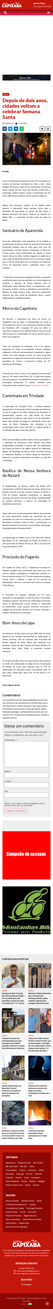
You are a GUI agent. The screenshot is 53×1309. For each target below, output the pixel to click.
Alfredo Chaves (27, 1201)
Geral (26, 1177)
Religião (41, 1181)
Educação (10, 1174)
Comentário (10, 740)
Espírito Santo (12, 1212)
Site (6, 791)
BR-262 (23, 1166)
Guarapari (35, 1177)
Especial (38, 1174)
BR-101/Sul (38, 1162)
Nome (7, 771)
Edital (41, 1170)
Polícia (24, 1181)
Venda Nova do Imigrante (16, 1226)
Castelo (32, 1204)
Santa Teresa (11, 1223)
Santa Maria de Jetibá (32, 1219)
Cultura (22, 1170)
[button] (48, 13)
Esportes (9, 1177)
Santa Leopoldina (13, 1219)
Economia (32, 1170)
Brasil (39, 1201)
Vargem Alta (24, 1223)
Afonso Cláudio (12, 1201)
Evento (19, 1177)
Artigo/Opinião (24, 1162)
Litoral (23, 1212)
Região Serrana (30, 1215)
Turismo (36, 1185)
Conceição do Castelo (15, 1208)
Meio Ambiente (12, 1181)
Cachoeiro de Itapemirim (16, 1204)
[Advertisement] (26, 43)
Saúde (27, 1185)
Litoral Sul (32, 1212)
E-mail (8, 781)
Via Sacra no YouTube (39, 385)
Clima (31, 1166)
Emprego (20, 1174)
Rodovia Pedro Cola (14, 1185)
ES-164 (29, 1174)
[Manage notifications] (47, 1304)
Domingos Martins (34, 1208)
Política (32, 1181)
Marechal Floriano (13, 1215)
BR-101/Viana (12, 1166)
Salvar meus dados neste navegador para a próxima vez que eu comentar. (24, 804)
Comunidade (11, 1170)
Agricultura (10, 1162)
